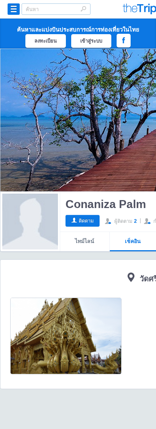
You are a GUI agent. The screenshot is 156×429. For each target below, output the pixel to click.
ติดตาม (86, 221)
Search (83, 8)
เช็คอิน (133, 241)
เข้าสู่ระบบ (91, 41)
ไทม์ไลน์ (84, 241)
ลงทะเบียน (45, 41)
